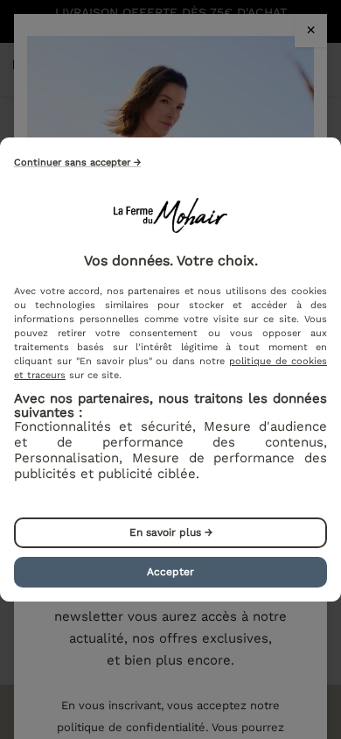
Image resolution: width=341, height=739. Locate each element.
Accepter (170, 572)
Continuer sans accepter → (77, 162)
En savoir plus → (170, 532)
